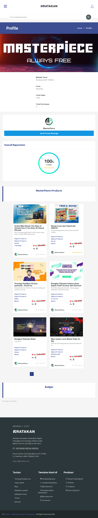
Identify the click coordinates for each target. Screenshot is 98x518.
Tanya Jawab (19, 482)
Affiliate (70, 482)
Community (46, 500)
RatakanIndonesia (48, 479)
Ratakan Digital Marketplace (45, 491)
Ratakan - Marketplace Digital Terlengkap (19, 514)
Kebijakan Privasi (21, 494)
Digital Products (20, 238)
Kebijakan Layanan (21, 490)
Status (17, 498)
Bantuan (18, 502)
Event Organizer (73, 490)
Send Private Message (49, 133)
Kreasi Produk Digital (75, 479)
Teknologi (17, 245)
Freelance (71, 486)
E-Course (54, 298)
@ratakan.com (47, 496)
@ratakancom (47, 486)
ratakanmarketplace (49, 482)
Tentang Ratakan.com (23, 479)
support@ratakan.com (21, 461)
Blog (16, 486)
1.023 (38, 97)
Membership (55, 354)
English (26, 426)
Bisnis (53, 243)
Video (16, 298)
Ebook (16, 243)
